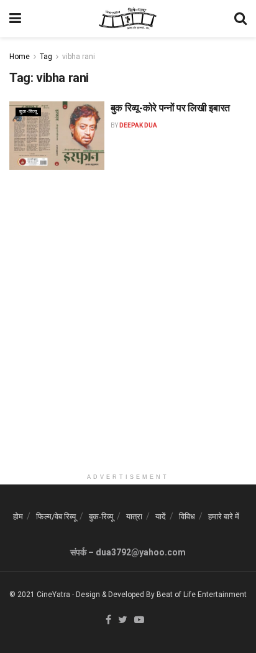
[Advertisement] (128, 339)
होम (18, 516)
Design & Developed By (115, 594)
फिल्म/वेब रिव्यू (56, 516)
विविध (187, 516)
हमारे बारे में (223, 516)
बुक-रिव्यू (28, 111)
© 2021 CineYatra (39, 594)
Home (19, 56)
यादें (160, 516)
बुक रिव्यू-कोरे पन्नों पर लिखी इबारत (170, 108)
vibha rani (78, 56)
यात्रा (134, 516)
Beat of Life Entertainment (202, 594)
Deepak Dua (138, 125)
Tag (46, 56)
